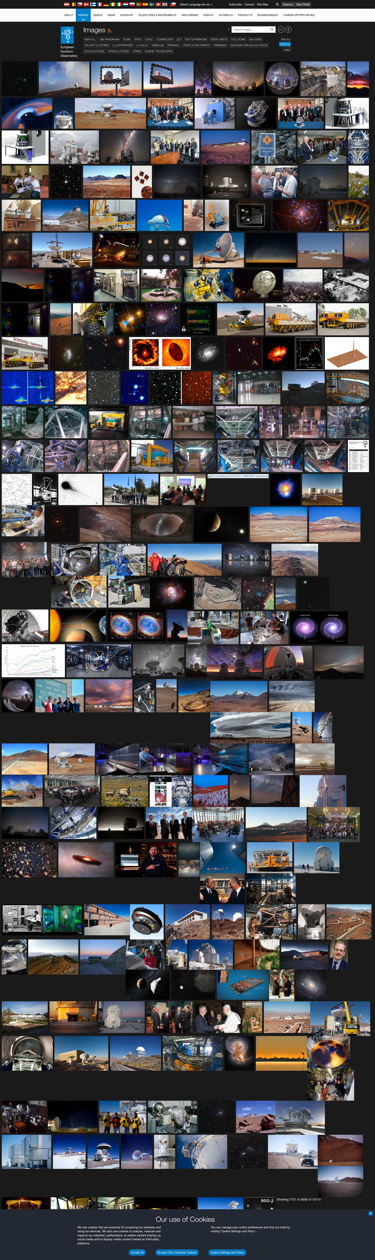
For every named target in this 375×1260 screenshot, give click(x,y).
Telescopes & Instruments (157, 15)
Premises (220, 45)
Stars (137, 51)
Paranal (173, 45)
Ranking (285, 44)
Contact (249, 4)
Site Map (262, 4)
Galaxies (255, 39)
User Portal (303, 4)
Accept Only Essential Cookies (177, 1252)
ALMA (127, 39)
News (111, 15)
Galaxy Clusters (96, 45)
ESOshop (126, 15)
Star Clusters (118, 51)
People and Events (196, 45)
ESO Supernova (196, 39)
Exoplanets (219, 39)
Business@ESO (268, 15)
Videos (97, 15)
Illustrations (123, 45)
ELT (179, 39)
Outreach (226, 15)
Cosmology (164, 39)
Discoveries (190, 15)
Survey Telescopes (159, 51)
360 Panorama (110, 39)
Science (288, 4)
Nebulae (158, 45)
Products (245, 15)
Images (83, 15)
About (68, 15)
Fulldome (238, 39)
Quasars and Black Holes (249, 45)
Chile (149, 39)
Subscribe (235, 4)
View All (90, 39)
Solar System (94, 51)
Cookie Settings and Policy (227, 1252)
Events (208, 15)
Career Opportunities (299, 15)
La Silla (142, 45)
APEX (138, 39)
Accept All (137, 1252)
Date (287, 49)
